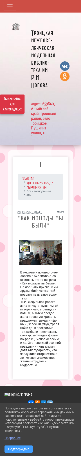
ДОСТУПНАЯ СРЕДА (40, 183)
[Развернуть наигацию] (10, 6)
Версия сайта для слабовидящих (12, 104)
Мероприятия (37, 187)
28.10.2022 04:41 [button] (29, 212)
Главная (28, 178)
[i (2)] (40, 252)
